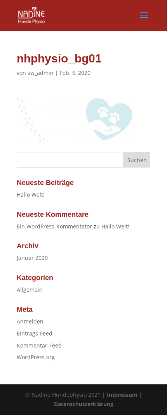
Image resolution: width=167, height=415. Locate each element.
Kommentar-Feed (39, 345)
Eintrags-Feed (34, 333)
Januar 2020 (32, 257)
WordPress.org (36, 357)
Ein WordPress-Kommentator (54, 226)
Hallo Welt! (31, 194)
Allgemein (30, 289)
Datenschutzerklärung (83, 404)
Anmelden (30, 321)
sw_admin (41, 72)
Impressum (122, 394)
